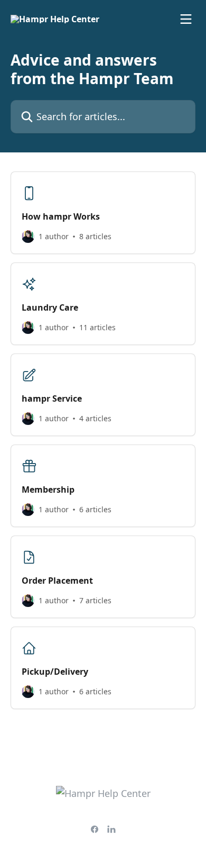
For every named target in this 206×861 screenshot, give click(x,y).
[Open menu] (185, 19)
